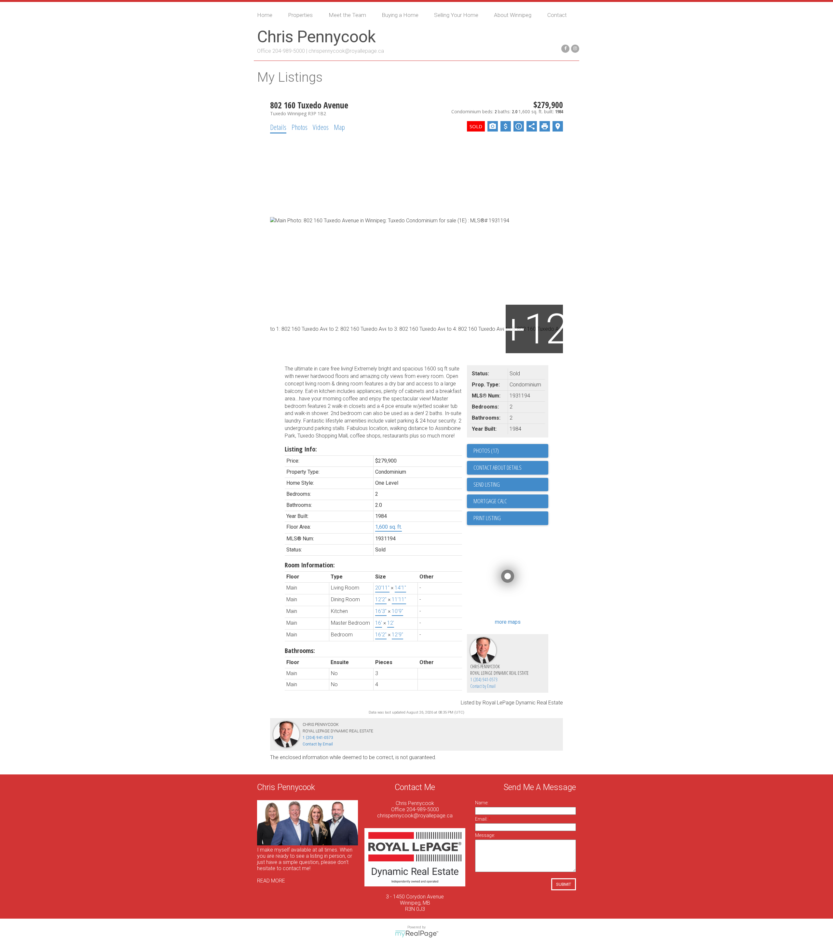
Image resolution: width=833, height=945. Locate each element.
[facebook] (564, 48)
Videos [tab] (321, 127)
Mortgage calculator (510, 501)
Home (264, 15)
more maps (508, 622)
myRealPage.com (417, 933)
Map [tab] (339, 127)
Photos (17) (486, 450)
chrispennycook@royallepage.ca (346, 51)
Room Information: (310, 565)
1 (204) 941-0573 (484, 679)
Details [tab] (278, 127)
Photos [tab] (299, 127)
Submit (563, 884)
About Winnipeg (512, 15)
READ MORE (271, 881)
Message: (485, 835)
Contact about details (497, 467)
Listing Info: (301, 449)
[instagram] (574, 48)
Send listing (486, 484)
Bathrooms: (300, 650)
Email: (481, 819)
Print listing (487, 518)
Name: (481, 802)
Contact (557, 15)
